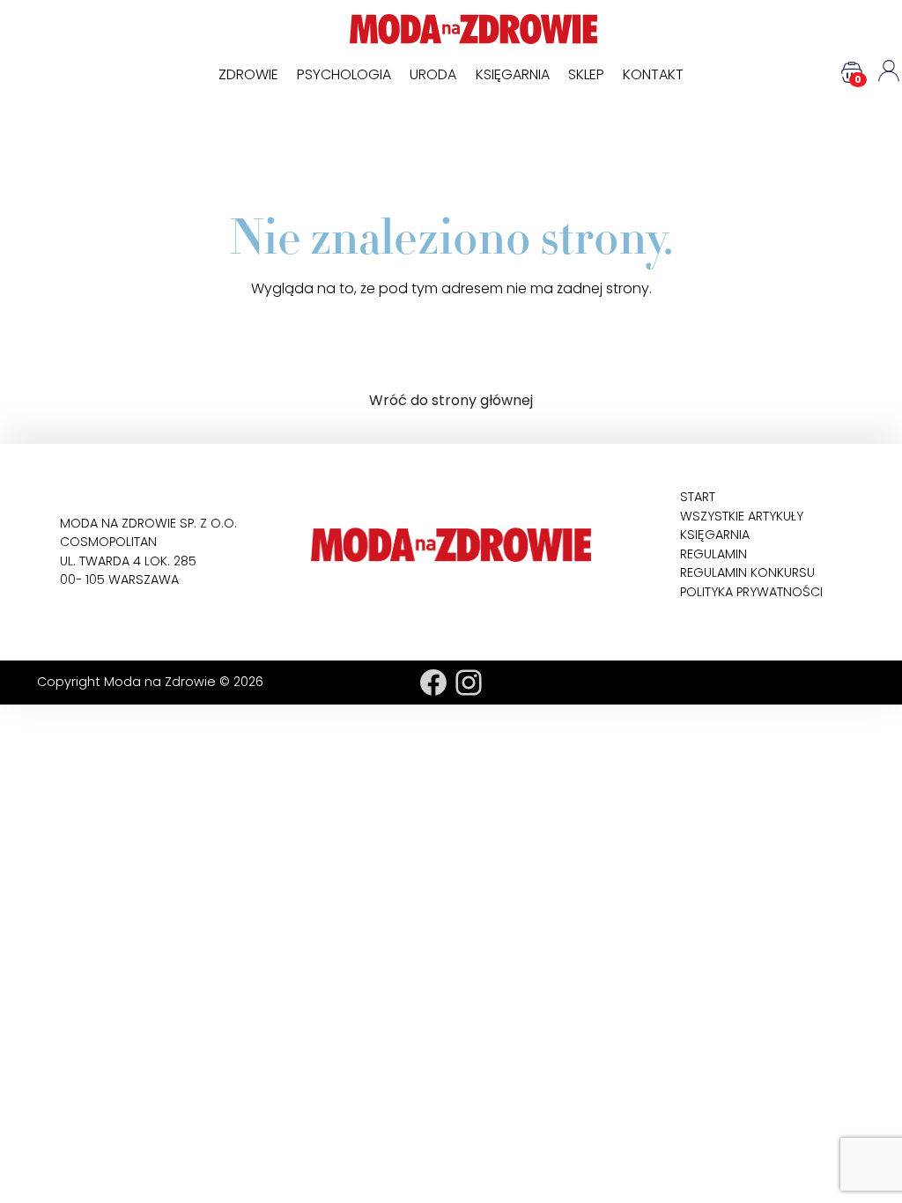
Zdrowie (248, 74)
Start (697, 497)
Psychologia (344, 74)
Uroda (433, 74)
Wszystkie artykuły (741, 516)
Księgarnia (513, 74)
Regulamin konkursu (747, 572)
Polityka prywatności (751, 592)
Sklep (586, 74)
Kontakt (653, 74)
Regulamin (713, 554)
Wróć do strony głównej (451, 400)
